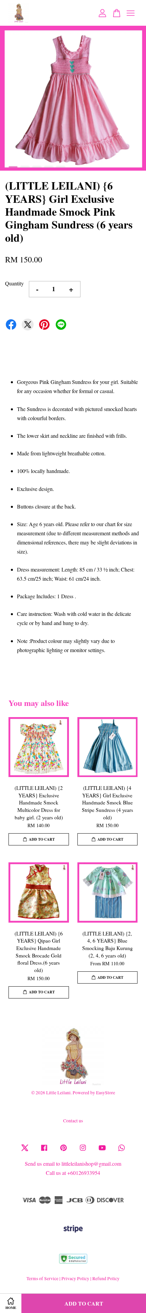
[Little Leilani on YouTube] (102, 1151)
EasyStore (105, 1093)
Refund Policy (106, 1278)
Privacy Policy (75, 1278)
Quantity (14, 283)
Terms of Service (42, 1278)
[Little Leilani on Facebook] (44, 1151)
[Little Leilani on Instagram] (83, 1151)
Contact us (73, 1121)
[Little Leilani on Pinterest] (63, 1151)
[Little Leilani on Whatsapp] (121, 1151)
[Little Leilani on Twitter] (25, 1151)
